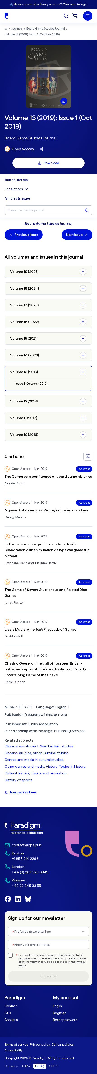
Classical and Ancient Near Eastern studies (39, 746)
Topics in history (72, 766)
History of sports (18, 780)
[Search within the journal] (87, 210)
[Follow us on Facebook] (8, 899)
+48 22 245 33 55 (26, 885)
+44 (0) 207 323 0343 (30, 872)
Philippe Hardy (45, 563)
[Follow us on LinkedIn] (18, 899)
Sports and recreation (49, 773)
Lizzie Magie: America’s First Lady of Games (40, 629)
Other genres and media (24, 766)
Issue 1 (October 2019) (32, 383)
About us (11, 1020)
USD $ (39, 1066)
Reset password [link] (65, 1020)
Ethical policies (63, 1044)
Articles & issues (17, 198)
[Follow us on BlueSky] (28, 899)
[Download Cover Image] (63, 101)
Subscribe (48, 976)
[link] (26, 828)
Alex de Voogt (15, 483)
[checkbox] (10, 955)
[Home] (6, 16)
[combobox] (48, 931)
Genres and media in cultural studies (34, 760)
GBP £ (53, 1066)
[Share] (41, 149)
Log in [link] (57, 1006)
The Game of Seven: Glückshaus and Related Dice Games (46, 593)
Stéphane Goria (16, 563)
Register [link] (59, 1013)
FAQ (8, 1013)
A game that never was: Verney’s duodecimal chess (46, 510)
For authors (14, 189)
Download (51, 163)
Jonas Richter (14, 602)
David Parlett (14, 636)
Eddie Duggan (15, 682)
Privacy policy (40, 1044)
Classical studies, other (23, 753)
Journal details (16, 179)
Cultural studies (56, 753)
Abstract (84, 468)
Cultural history (17, 773)
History (52, 766)
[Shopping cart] (75, 16)
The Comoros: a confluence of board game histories (48, 476)
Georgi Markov (15, 517)
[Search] (66, 16)
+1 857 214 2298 (25, 858)
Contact (11, 1006)
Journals (17, 28)
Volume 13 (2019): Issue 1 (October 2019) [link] (32, 34)
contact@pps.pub (27, 845)
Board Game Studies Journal (45, 28)
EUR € (26, 1066)
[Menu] (87, 16)
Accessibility (14, 1050)
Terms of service (16, 1044)
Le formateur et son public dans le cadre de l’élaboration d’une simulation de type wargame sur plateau (47, 550)
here (73, 4)
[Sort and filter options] (87, 456)
